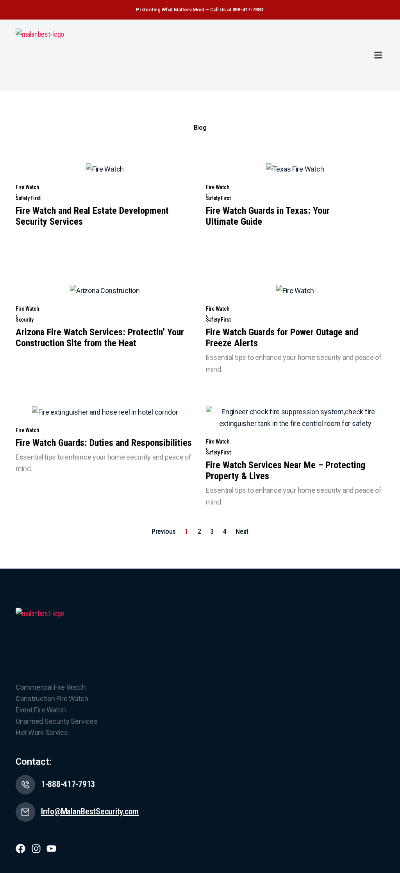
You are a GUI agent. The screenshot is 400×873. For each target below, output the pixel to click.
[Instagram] (36, 848)
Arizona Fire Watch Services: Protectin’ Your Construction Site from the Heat (100, 338)
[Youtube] (51, 848)
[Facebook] (20, 848)
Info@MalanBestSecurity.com (90, 811)
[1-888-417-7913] (25, 784)
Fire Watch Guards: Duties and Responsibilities (104, 442)
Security (25, 319)
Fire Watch (27, 187)
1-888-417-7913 (68, 784)
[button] (377, 55)
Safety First (28, 198)
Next (242, 531)
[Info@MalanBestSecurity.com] (25, 812)
